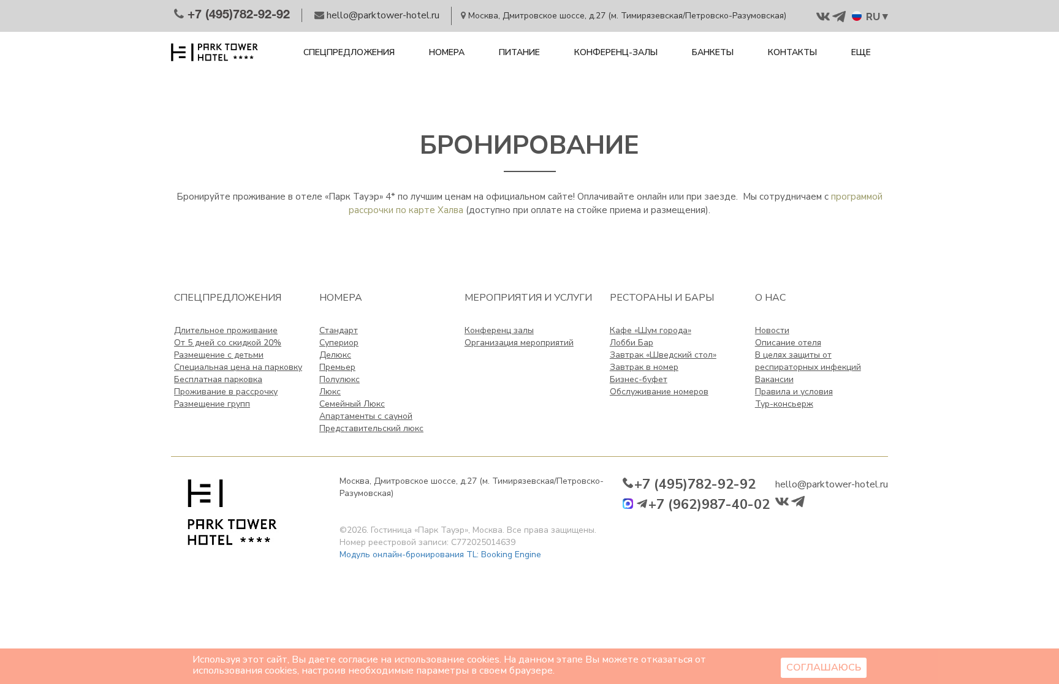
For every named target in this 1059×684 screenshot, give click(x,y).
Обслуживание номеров (659, 391)
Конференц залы (499, 330)
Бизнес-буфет (638, 379)
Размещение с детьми (219, 355)
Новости (772, 330)
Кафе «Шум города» (650, 330)
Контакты (792, 52)
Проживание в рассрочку (226, 391)
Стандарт (338, 330)
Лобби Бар (631, 342)
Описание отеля (788, 342)
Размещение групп (212, 404)
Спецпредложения (349, 52)
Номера (447, 52)
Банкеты (713, 52)
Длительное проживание (226, 330)
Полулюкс (339, 379)
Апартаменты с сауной (365, 416)
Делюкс (335, 355)
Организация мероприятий (519, 342)
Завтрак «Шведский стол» (663, 355)
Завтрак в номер (644, 367)
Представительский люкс (371, 428)
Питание (519, 52)
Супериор (339, 342)
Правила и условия (794, 391)
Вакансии (774, 379)
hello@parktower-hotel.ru (831, 484)
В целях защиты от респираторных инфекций (808, 361)
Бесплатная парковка (218, 379)
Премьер (337, 367)
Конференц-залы (616, 52)
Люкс (330, 391)
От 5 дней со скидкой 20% (227, 342)
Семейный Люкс (352, 404)
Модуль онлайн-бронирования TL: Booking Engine (440, 554)
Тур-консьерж (784, 404)
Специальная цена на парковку (238, 367)
